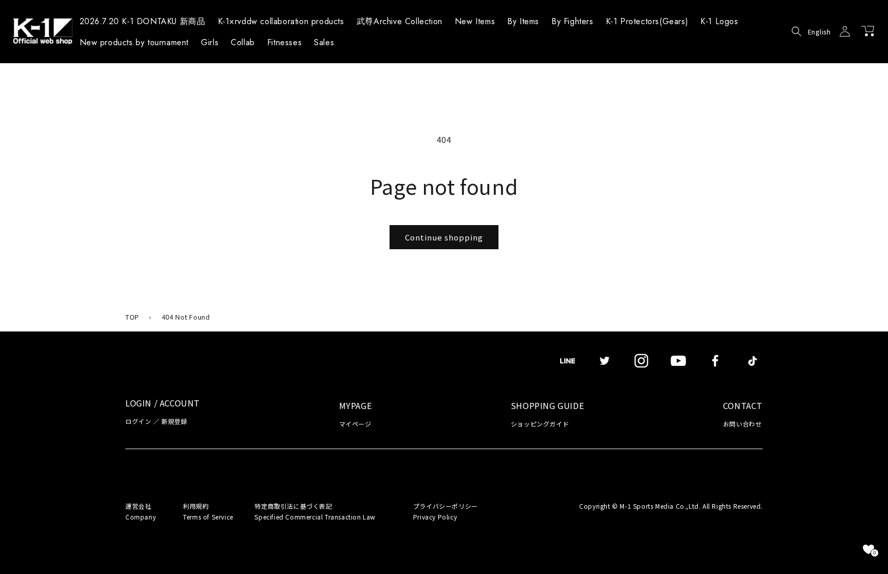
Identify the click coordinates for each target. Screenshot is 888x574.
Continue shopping (444, 237)
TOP (132, 317)
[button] (523, 23)
